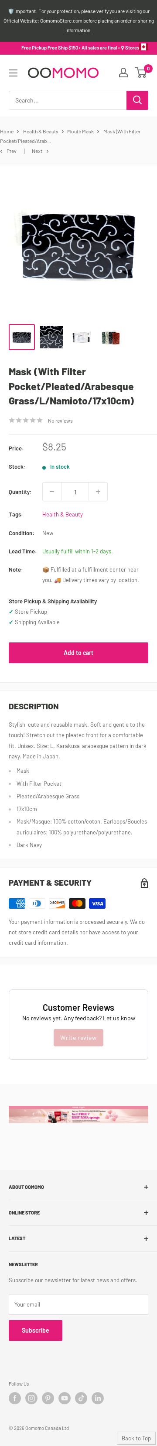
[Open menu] (13, 72)
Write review (78, 1037)
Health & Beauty (40, 131)
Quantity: (20, 491)
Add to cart (78, 652)
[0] (141, 72)
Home (7, 131)
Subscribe (35, 1330)
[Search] (137, 100)
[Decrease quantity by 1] (52, 492)
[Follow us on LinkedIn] (98, 1398)
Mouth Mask (80, 131)
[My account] (123, 72)
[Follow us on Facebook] (15, 1398)
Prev (12, 151)
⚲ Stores (130, 47)
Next (37, 151)
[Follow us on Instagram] (31, 1398)
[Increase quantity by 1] (98, 492)
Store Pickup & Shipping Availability (53, 601)
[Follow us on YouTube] (64, 1398)
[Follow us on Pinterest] (48, 1398)
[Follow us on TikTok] (81, 1398)
